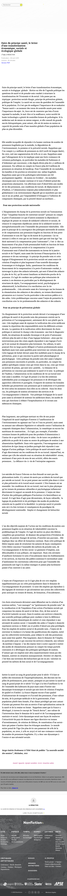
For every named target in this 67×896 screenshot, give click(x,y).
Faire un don (49, 866)
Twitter (32, 892)
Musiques (59, 838)
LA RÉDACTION (10, 55)
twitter (53, 5)
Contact (58, 866)
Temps (29, 16)
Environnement (17, 842)
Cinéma (58, 835)
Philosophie (38, 835)
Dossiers (32, 871)
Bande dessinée (15, 865)
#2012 (40, 763)
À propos (49, 858)
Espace (22, 16)
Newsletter (64, 5)
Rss (60, 5)
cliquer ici (15, 788)
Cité (16, 16)
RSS (35, 892)
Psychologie (38, 838)
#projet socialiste (31, 763)
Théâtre (58, 840)
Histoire (26, 835)
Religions (37, 840)
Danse (57, 850)
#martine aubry (48, 763)
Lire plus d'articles (33, 813)
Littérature (49, 835)
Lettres (44, 16)
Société (3, 840)
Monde (14, 835)
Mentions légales (51, 892)
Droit (3, 835)
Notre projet (49, 862)
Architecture (60, 844)
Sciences (4, 838)
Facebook (29, 892)
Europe (14, 840)
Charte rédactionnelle (53, 864)
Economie (4, 842)
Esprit (36, 16)
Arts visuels (59, 842)
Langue (47, 838)
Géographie (16, 838)
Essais (31, 858)
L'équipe (58, 862)
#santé (15, 763)
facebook (50, 5)
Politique (4, 844)
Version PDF (5, 63)
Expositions (5, 869)
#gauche (21, 763)
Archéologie (27, 838)
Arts (51, 16)
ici (44, 809)
